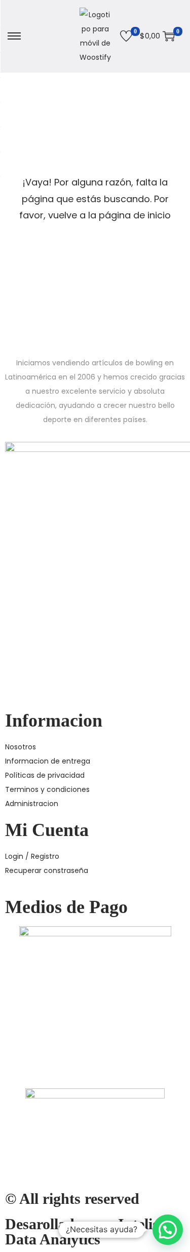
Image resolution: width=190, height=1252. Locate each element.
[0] (126, 36)
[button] (168, 1230)
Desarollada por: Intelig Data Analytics (82, 1231)
